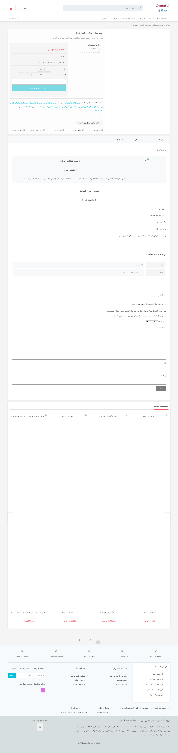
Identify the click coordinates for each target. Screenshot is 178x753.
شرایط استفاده (121, 684)
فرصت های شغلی (79, 684)
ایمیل (163, 376)
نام (164, 363)
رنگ (64, 69)
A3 (96, 48)
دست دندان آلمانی (49, 102)
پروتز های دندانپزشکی (159, 25)
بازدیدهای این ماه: (156, 684)
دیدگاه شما (161, 327)
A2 (94, 48)
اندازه (64, 74)
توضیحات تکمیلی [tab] (141, 140)
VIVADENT (26, 107)
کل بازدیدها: (158, 695)
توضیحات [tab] (161, 140)
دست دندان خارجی (21, 102)
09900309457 (103, 712)
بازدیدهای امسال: (157, 690)
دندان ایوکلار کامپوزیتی (90, 107)
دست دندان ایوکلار (35, 102)
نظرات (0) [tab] (121, 140)
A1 (91, 48)
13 (34, 74)
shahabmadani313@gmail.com (74, 712)
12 (41, 74)
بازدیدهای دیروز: (157, 679)
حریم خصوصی (121, 680)
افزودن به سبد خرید (37, 88)
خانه (169, 25)
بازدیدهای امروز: (157, 674)
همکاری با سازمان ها (77, 676)
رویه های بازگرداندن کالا (118, 676)
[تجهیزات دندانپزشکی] (162, 8)
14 (28, 74)
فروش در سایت (79, 680)
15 (21, 74)
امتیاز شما (162, 322)
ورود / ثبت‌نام (22, 8)
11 (48, 74)
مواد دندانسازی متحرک (73, 107)
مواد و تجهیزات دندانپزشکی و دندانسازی (49, 107)
